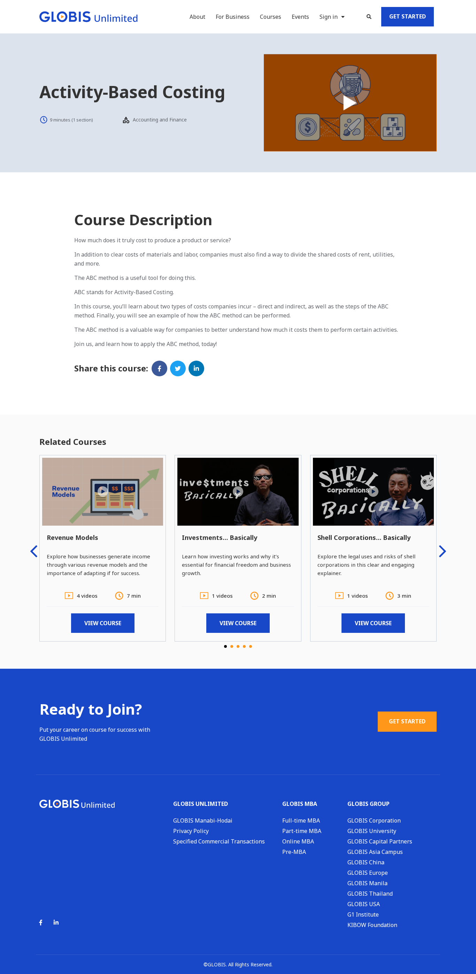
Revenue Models (72, 537)
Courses (270, 17)
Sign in (329, 17)
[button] (369, 16)
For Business (232, 17)
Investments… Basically (219, 537)
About (197, 17)
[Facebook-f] (40, 922)
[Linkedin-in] (56, 922)
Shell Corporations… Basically (363, 537)
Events (300, 17)
